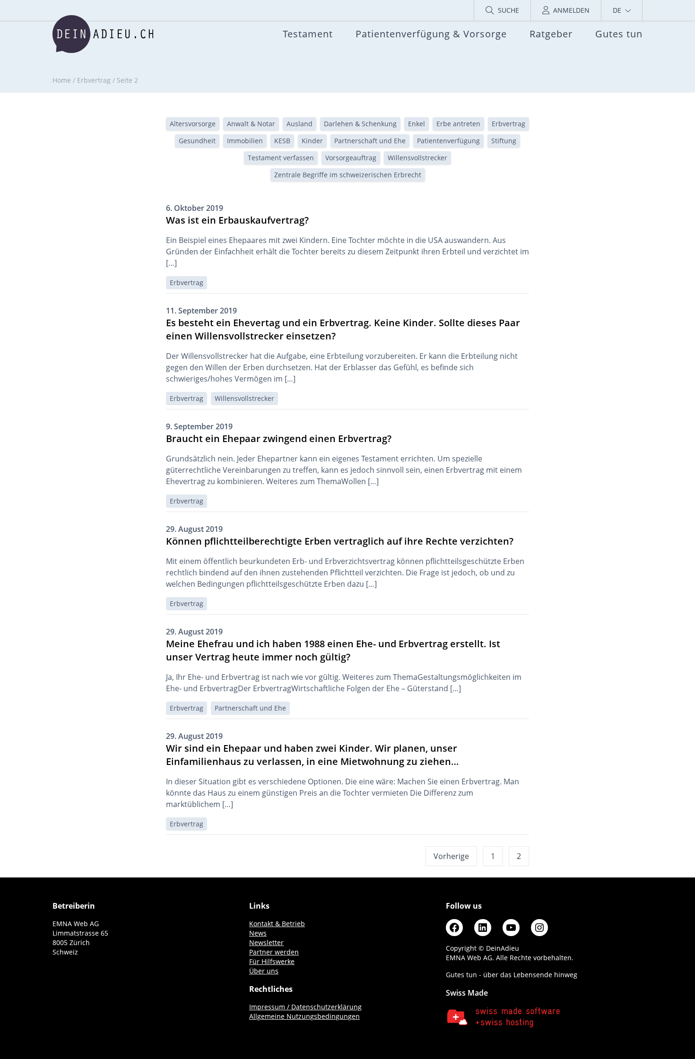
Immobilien (245, 140)
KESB (282, 140)
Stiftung (503, 140)
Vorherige (451, 856)
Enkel (416, 123)
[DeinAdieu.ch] (102, 34)
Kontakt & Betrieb (277, 923)
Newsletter (266, 942)
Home (61, 80)
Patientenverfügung (448, 140)
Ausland (300, 123)
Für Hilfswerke (272, 961)
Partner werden (274, 951)
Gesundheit (197, 140)
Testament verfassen (281, 157)
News (258, 933)
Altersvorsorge (193, 123)
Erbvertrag (94, 80)
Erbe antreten (458, 123)
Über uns (263, 970)
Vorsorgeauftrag (350, 157)
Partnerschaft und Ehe (370, 140)
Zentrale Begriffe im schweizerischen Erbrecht (347, 174)
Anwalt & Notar (251, 123)
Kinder (312, 140)
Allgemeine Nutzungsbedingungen (304, 1016)
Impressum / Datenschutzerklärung (305, 1006)
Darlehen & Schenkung (360, 123)
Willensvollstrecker (417, 157)
